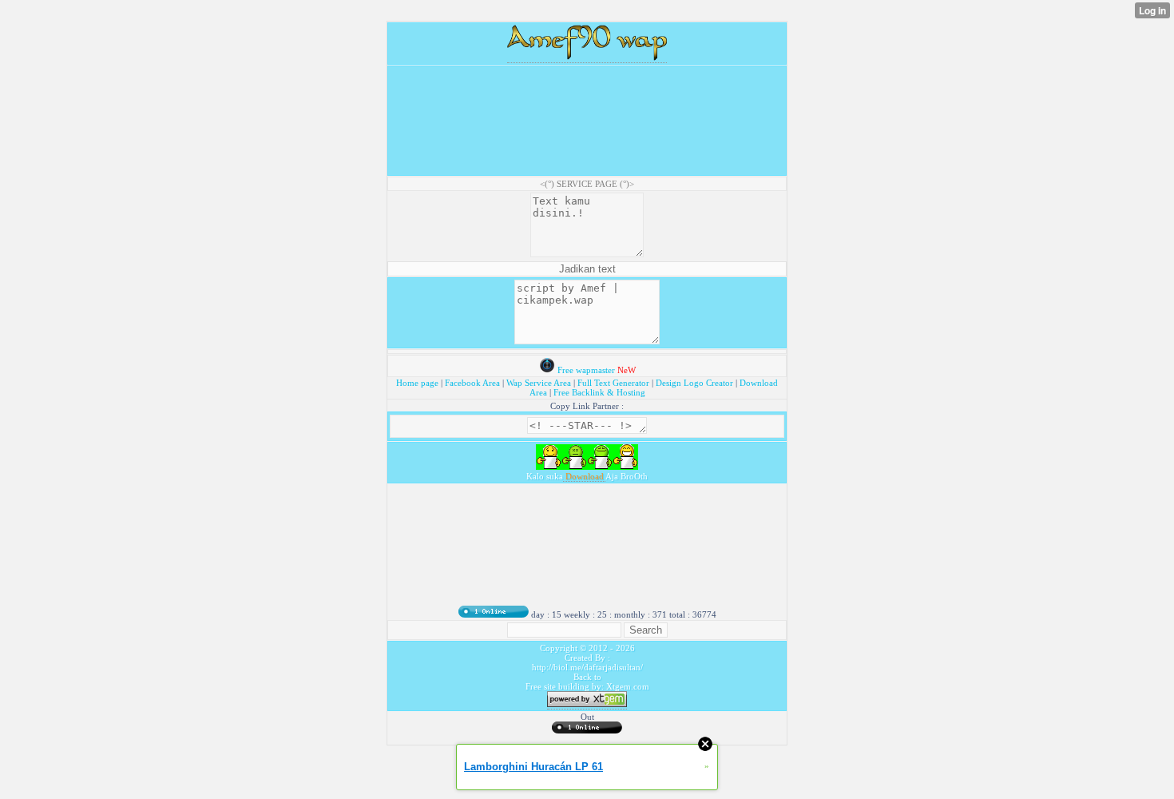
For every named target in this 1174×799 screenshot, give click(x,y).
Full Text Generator (613, 383)
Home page (418, 383)
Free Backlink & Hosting (599, 392)
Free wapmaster (586, 370)
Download (584, 476)
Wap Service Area (538, 383)
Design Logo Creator (694, 383)
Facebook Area (472, 383)
